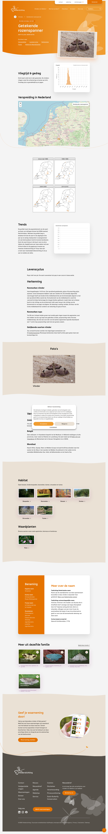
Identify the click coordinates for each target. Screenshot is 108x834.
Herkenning (45, 42)
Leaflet (79, 101)
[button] (20, 103)
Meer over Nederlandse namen (67, 597)
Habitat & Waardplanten (32, 44)
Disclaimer (81, 822)
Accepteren (43, 424)
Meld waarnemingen (42, 809)
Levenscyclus (34, 42)
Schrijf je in (69, 793)
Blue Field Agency (67, 822)
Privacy (75, 822)
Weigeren (64, 424)
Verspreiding (22, 42)
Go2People (50, 822)
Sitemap (87, 822)
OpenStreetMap (84, 101)
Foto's (20, 44)
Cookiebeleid (53, 427)
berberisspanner (34, 333)
